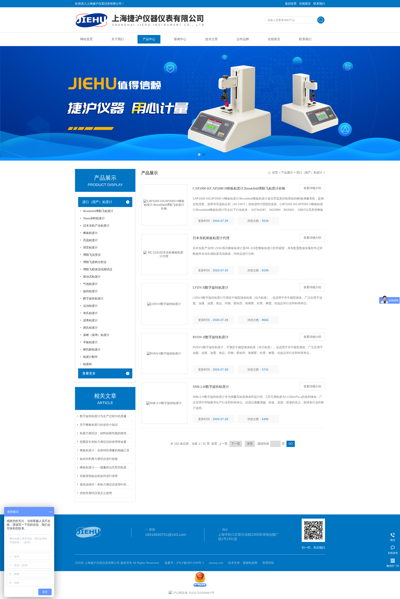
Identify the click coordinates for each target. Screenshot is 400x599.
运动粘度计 (90, 305)
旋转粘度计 (90, 291)
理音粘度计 (90, 247)
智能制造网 (250, 562)
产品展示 (287, 172)
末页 (250, 443)
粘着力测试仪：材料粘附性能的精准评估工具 (106, 433)
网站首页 (86, 39)
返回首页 (291, 3)
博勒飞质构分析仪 (94, 262)
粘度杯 (87, 364)
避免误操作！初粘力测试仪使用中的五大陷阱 (106, 484)
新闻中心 (180, 39)
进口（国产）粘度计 (97, 202)
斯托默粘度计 (92, 349)
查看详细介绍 (312, 188)
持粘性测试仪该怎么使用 (96, 493)
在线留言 (305, 3)
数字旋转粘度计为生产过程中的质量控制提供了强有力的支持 (106, 416)
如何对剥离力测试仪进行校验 (99, 458)
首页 (275, 172)
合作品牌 (242, 39)
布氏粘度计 (90, 313)
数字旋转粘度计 (93, 298)
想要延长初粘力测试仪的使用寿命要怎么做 (106, 441)
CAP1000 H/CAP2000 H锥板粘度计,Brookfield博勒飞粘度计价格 (239, 188)
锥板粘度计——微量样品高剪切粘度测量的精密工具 (106, 467)
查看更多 (89, 373)
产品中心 (149, 39)
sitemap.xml (216, 562)
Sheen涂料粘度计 (94, 218)
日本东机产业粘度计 (96, 225)
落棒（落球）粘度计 (96, 335)
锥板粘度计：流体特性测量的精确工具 (104, 450)
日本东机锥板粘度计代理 (211, 238)
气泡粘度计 (90, 284)
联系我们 (319, 3)
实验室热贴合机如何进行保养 (99, 476)
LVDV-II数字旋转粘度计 (210, 287)
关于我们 (117, 39)
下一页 (235, 443)
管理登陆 (268, 562)
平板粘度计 (90, 342)
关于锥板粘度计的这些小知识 (99, 424)
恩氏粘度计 (90, 327)
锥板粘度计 (90, 233)
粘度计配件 (90, 356)
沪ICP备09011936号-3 (190, 562)
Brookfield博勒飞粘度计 (98, 211)
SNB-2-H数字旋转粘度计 (211, 386)
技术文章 (211, 39)
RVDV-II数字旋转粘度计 (211, 337)
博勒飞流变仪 (92, 254)
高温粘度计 (90, 240)
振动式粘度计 (92, 276)
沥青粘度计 (90, 320)
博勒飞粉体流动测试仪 (97, 269)
